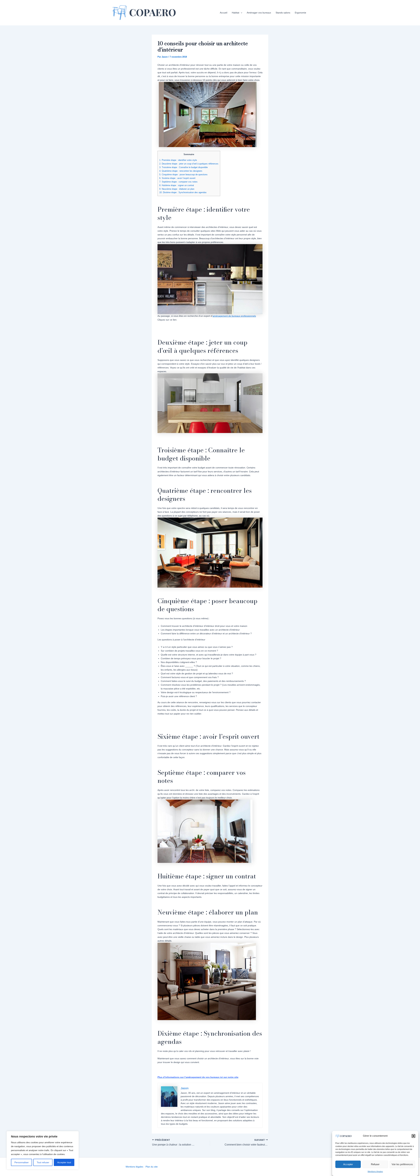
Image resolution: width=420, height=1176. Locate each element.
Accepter (348, 1164)
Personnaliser (21, 1162)
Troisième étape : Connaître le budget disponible (183, 167)
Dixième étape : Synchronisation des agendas (183, 192)
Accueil (223, 12)
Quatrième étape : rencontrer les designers (180, 171)
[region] (43, 1150)
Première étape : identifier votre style (178, 160)
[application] (240, 12)
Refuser (375, 1164)
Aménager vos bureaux (259, 12)
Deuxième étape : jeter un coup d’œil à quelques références (188, 163)
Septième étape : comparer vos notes (178, 182)
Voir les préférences (402, 1164)
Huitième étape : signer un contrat (176, 185)
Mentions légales (375, 1172)
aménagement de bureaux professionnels (234, 316)
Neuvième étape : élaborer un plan (176, 189)
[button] (413, 1136)
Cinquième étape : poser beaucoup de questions (183, 174)
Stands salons (283, 12)
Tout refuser (43, 1162)
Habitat (235, 12)
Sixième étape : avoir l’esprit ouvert (177, 178)
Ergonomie (300, 12)
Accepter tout (64, 1162)
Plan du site (152, 1166)
